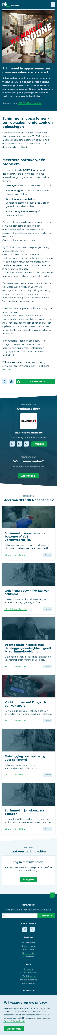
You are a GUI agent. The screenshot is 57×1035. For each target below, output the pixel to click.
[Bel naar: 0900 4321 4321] (26, 444)
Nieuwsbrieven (28, 983)
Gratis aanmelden (28, 972)
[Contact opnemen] (19, 444)
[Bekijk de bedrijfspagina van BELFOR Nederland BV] (12, 444)
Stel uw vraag (28, 946)
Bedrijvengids (28, 953)
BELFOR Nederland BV (30, 103)
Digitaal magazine (28, 980)
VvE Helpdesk (28, 942)
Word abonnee (28, 976)
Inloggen (28, 879)
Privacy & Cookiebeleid (14, 1021)
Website (39, 444)
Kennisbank (28, 949)
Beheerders (28, 957)
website (6, 369)
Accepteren (14, 1029)
